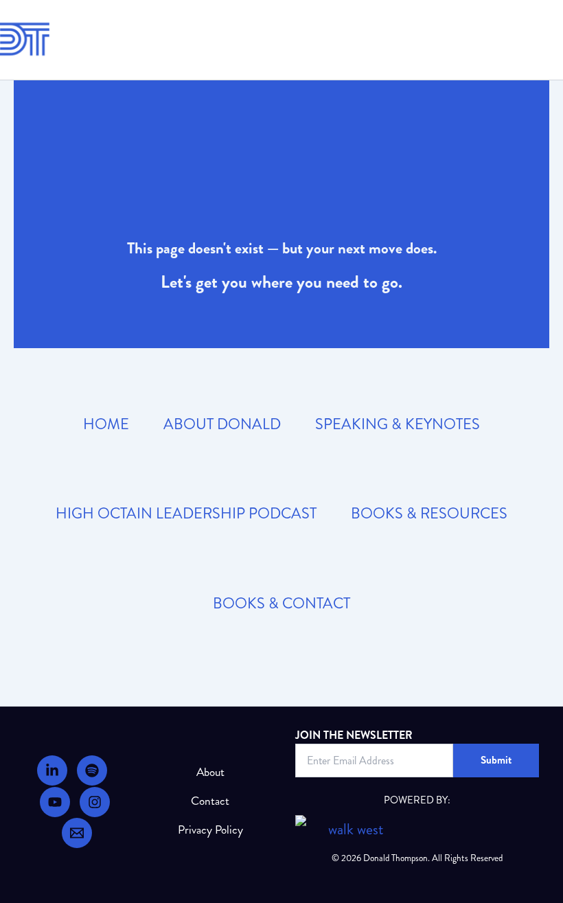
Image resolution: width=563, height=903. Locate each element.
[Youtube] (55, 802)
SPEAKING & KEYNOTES (397, 424)
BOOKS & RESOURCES (429, 513)
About (210, 772)
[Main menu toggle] (545, 39)
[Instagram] (95, 802)
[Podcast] (92, 770)
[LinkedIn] (52, 770)
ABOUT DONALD (222, 424)
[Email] (77, 833)
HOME (106, 424)
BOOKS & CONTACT (281, 603)
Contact (210, 801)
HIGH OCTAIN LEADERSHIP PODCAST (186, 513)
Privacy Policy (210, 829)
